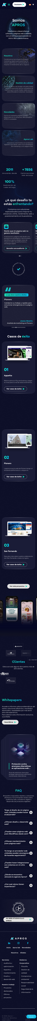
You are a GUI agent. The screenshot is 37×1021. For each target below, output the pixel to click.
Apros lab (16, 948)
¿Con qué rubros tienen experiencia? (14, 885)
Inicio (8, 948)
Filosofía (24, 966)
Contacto (18, 4)
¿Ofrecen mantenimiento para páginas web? (15, 842)
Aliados (23, 953)
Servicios (5, 960)
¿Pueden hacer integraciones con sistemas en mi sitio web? (16, 865)
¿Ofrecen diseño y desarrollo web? (16, 823)
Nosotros (14, 953)
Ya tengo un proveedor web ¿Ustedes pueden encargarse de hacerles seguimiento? (16, 853)
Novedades (26, 948)
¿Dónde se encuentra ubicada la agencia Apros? (15, 876)
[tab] (19, 255)
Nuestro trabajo (8, 984)
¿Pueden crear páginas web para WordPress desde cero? (16, 833)
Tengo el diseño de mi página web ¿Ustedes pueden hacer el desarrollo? (16, 812)
